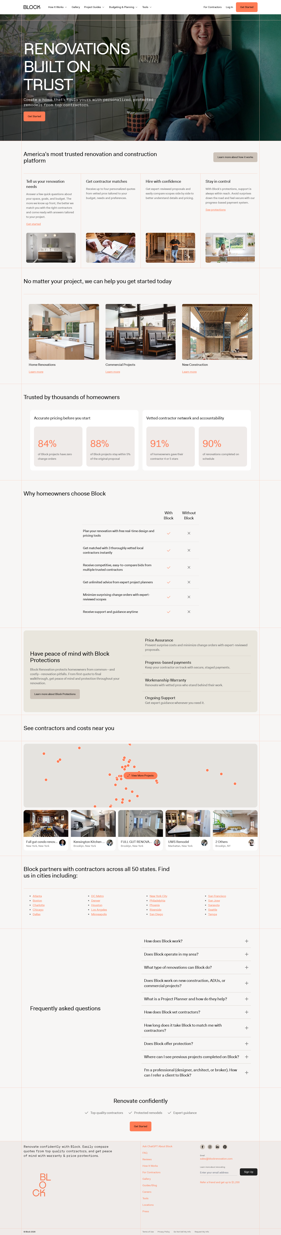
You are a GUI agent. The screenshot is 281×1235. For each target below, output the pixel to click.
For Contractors (213, 7)
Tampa (212, 914)
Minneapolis (99, 914)
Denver (95, 901)
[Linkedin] (217, 1146)
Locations (148, 1205)
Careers (146, 1192)
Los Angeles (99, 910)
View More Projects (142, 775)
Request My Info (202, 1231)
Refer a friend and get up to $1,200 (220, 1182)
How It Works (150, 1166)
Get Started (246, 7)
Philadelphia (157, 901)
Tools (145, 1198)
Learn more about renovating (212, 1167)
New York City (158, 896)
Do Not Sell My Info (182, 1231)
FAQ (144, 1153)
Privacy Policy (164, 1231)
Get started (33, 224)
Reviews (147, 1159)
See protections (216, 210)
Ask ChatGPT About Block (157, 1146)
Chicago (38, 910)
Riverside (155, 910)
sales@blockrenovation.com (216, 1158)
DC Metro (97, 896)
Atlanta (37, 896)
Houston (96, 905)
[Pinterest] (224, 1146)
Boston (37, 901)
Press (145, 1211)
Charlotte (39, 905)
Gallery (76, 7)
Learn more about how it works (235, 157)
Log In (229, 7)
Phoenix (155, 905)
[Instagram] (209, 1146)
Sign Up (248, 1172)
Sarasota (214, 905)
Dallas (36, 914)
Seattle (212, 910)
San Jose (214, 901)
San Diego (156, 914)
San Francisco (217, 896)
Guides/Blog (149, 1185)
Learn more (36, 372)
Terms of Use (148, 1231)
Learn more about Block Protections (55, 694)
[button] (44, 1185)
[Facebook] (202, 1146)
